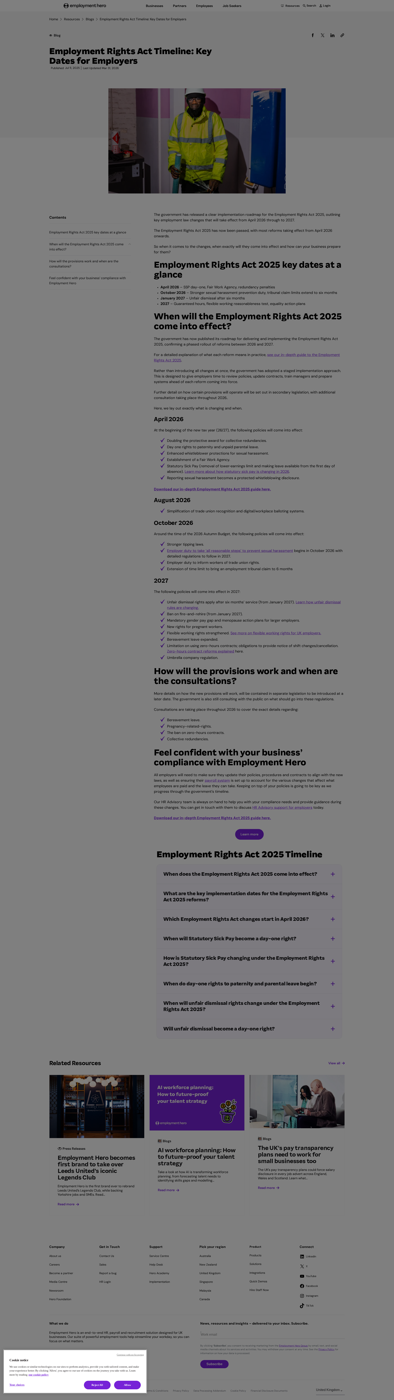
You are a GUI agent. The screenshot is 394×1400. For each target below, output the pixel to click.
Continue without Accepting (130, 1354)
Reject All (97, 1384)
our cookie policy (39, 1374)
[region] (75, 1371)
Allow (127, 1384)
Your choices (17, 1384)
